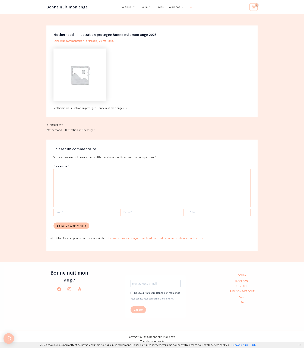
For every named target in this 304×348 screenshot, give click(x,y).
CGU (241, 297)
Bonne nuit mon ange (67, 7)
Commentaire (61, 166)
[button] (133, 7)
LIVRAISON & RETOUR (242, 291)
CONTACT (242, 286)
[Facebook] (59, 289)
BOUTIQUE (241, 280)
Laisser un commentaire (67, 41)
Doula (144, 7)
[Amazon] (79, 289)
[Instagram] (69, 289)
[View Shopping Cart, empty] (253, 7)
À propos (174, 7)
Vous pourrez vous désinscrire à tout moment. (152, 299)
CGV (241, 302)
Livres (160, 7)
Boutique (126, 7)
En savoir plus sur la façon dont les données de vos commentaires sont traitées (155, 238)
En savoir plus (239, 345)
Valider (138, 309)
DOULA (242, 275)
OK (254, 345)
